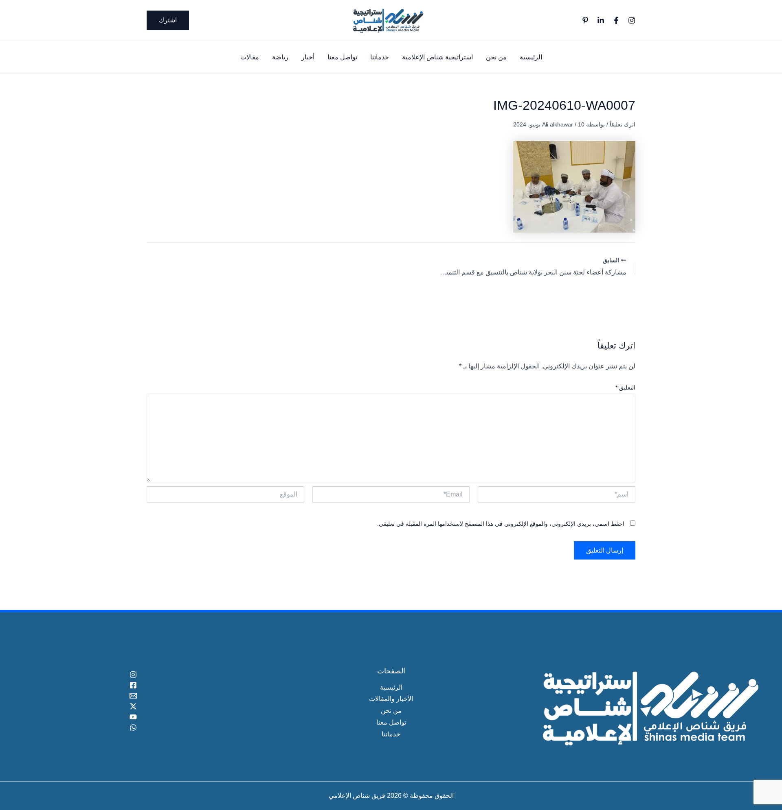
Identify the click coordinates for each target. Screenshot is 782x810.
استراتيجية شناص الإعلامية (437, 57)
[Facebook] (616, 20)
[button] (168, 20)
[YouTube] (133, 717)
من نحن (496, 57)
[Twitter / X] (133, 706)
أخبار (307, 57)
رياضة (280, 57)
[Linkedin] (600, 20)
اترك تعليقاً (622, 124)
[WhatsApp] (133, 727)
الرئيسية (531, 57)
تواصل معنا (342, 57)
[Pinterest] (585, 20)
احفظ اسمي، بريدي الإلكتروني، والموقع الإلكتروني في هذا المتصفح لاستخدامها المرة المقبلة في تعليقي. (500, 523)
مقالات (249, 57)
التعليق (625, 387)
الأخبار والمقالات (391, 698)
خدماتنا (379, 57)
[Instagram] (631, 20)
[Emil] (133, 695)
